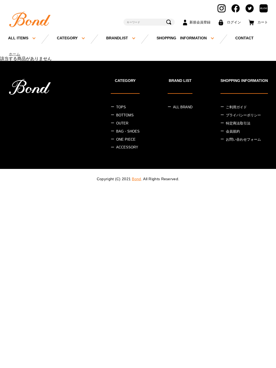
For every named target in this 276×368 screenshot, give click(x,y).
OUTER (122, 123)
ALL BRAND (182, 107)
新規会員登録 (200, 22)
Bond (136, 179)
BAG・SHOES (128, 131)
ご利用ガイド (236, 107)
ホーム (14, 54)
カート (262, 22)
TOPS (121, 107)
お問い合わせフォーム (243, 139)
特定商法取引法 (238, 123)
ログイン (234, 22)
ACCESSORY (127, 147)
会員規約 (233, 131)
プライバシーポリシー (243, 115)
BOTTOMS (125, 115)
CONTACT (244, 38)
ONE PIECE (126, 139)
